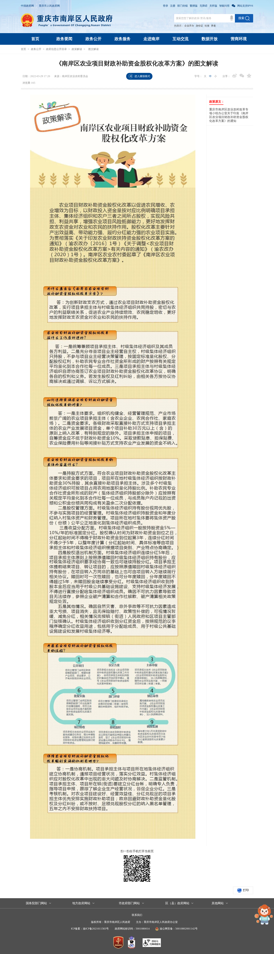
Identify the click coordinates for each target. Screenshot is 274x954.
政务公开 (93, 39)
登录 (165, 5)
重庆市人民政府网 (49, 5)
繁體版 (194, 5)
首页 (35, 39)
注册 (172, 5)
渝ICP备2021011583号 (96, 928)
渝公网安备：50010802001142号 (179, 928)
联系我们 (137, 914)
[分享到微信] (241, 75)
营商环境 (239, 39)
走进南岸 (151, 39)
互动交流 (181, 39)
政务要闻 (64, 39)
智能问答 (224, 5)
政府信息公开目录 (56, 49)
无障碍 (203, 5)
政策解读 (77, 49)
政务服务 (123, 39)
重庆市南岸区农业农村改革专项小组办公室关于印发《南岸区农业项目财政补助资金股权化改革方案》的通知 (228, 115)
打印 (246, 890)
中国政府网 (27, 5)
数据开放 (210, 39)
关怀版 (213, 5)
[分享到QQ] (249, 75)
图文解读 (93, 49)
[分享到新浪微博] (234, 75)
